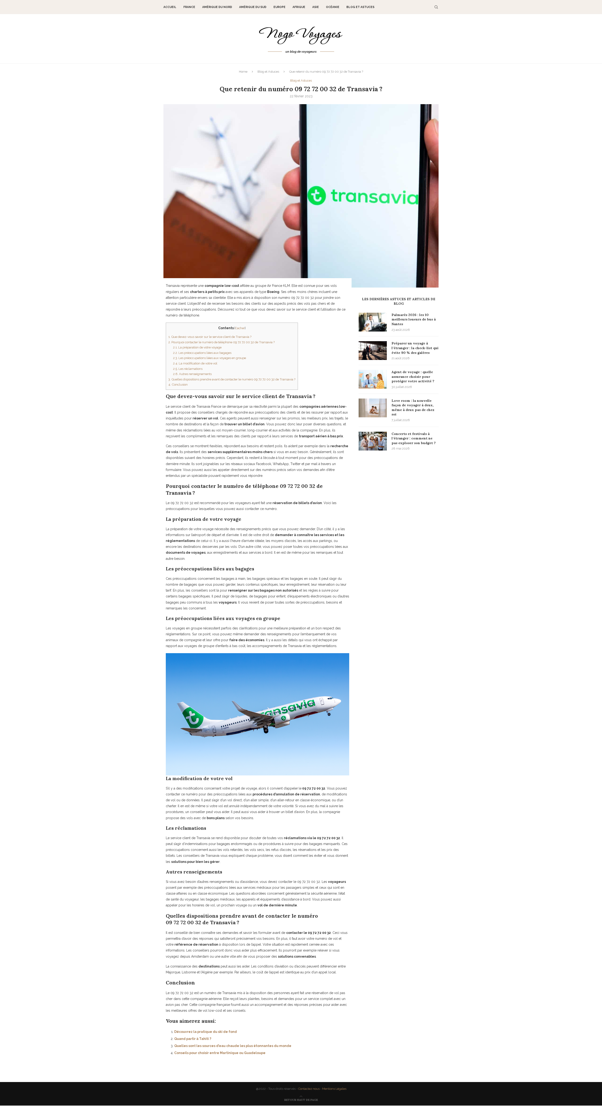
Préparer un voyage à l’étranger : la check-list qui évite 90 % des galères (415, 348)
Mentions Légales (334, 1088)
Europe (279, 7)
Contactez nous (309, 1088)
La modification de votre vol (195, 363)
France (189, 7)
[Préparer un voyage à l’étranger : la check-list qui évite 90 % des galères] (373, 350)
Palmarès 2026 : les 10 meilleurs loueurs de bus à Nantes (414, 319)
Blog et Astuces (360, 7)
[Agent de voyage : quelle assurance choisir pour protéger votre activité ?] (373, 379)
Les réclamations (187, 369)
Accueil (169, 7)
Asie (315, 7)
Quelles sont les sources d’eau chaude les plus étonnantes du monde (232, 1046)
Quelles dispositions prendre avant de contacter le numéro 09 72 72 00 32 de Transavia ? (231, 379)
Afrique (299, 7)
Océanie (332, 7)
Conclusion (178, 384)
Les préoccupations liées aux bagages (202, 353)
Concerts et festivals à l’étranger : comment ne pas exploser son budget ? (414, 438)
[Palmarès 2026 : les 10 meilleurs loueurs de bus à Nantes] (373, 322)
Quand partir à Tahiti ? (192, 1039)
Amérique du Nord (217, 7)
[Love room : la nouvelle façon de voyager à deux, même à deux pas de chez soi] (373, 408)
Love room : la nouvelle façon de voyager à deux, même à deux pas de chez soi (413, 408)
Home (243, 71)
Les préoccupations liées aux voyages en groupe (209, 358)
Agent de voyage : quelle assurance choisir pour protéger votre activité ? (413, 376)
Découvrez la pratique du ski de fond (205, 1032)
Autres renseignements (192, 374)
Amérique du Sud (252, 7)
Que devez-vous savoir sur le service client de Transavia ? (209, 337)
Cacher (240, 328)
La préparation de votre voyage (197, 347)
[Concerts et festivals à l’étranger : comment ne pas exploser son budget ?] (373, 441)
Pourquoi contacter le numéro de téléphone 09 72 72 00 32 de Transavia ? (221, 342)
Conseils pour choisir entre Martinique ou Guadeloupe (219, 1053)
